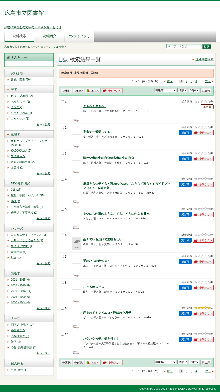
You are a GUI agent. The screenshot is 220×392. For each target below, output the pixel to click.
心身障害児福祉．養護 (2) (27, 206)
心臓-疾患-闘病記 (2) (23, 347)
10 (66, 334)
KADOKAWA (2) (21, 150)
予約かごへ (114, 90)
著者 (14, 89)
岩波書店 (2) (18, 156)
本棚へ (95, 91)
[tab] (29, 73)
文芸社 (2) (17, 167)
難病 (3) (16, 341)
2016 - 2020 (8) (20, 285)
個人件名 (17, 363)
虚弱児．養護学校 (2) (24, 212)
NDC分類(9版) (20, 183)
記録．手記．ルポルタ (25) (27, 195)
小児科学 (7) (18, 330)
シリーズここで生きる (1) (27, 240)
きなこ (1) (17, 107)
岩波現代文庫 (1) (21, 246)
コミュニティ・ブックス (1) (28, 234)
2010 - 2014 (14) (21, 291)
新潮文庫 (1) (18, 252)
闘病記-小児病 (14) (22, 324)
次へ (208, 81)
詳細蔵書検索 (205, 59)
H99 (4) (15, 201)
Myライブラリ (79, 36)
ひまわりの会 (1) (21, 113)
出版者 (15, 134)
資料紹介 (49, 36)
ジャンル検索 (56, 46)
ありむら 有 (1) (20, 101)
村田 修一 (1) (19, 369)
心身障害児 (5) (20, 336)
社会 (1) (16, 257)
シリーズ (17, 228)
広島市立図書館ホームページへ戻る (25, 46)
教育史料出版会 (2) (23, 162)
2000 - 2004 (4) (20, 302)
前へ (170, 81)
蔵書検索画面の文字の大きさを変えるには (32, 27)
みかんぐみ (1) (20, 118)
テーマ (15, 318)
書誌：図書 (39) (21, 79)
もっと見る (43, 124)
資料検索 (19, 36)
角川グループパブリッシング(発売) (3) (29, 143)
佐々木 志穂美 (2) (22, 95)
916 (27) (16, 189)
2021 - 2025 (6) (20, 279)
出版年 (15, 273)
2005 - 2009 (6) (20, 296)
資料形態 (17, 73)
